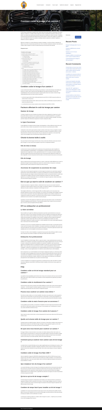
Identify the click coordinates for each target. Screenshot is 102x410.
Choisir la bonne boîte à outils (27, 58)
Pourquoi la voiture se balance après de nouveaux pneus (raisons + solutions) (73, 70)
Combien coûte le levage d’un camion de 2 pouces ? (32, 74)
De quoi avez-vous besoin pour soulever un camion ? (32, 76)
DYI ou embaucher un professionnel (28, 64)
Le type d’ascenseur (27, 57)
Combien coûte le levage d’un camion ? (28, 53)
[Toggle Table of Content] (41, 52)
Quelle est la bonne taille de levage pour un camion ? (32, 75)
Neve (22, 408)
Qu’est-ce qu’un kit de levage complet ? (30, 81)
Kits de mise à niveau (27, 59)
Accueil (22, 17)
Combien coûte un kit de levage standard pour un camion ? (33, 69)
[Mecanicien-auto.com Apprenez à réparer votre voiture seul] (24, 5)
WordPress (30, 408)
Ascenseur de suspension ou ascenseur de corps (31, 62)
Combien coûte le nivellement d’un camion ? (30, 70)
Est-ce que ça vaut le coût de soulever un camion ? (30, 63)
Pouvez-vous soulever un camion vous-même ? (31, 71)
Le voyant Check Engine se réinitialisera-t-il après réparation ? (73, 91)
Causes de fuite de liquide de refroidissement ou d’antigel (73, 98)
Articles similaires (27, 83)
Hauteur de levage (26, 56)
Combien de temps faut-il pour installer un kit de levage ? (33, 82)
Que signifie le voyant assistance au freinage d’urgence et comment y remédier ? (73, 84)
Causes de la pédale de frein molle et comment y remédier (73, 77)
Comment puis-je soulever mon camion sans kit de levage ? (33, 77)
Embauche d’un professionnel (28, 67)
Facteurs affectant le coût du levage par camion (30, 55)
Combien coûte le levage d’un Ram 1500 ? (30, 78)
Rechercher (68, 35)
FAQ (23, 68)
